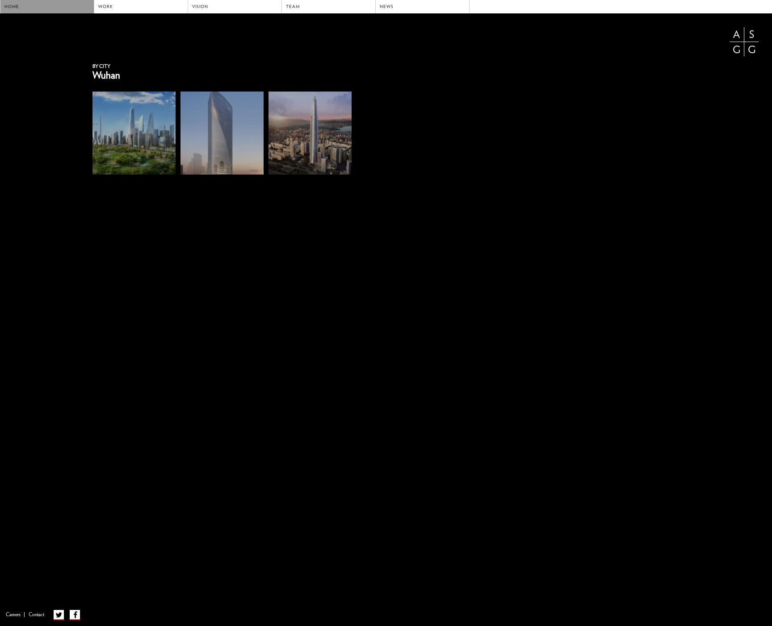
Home (11, 6)
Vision (200, 6)
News (387, 6)
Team (293, 6)
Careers (13, 614)
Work (105, 6)
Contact (36, 614)
